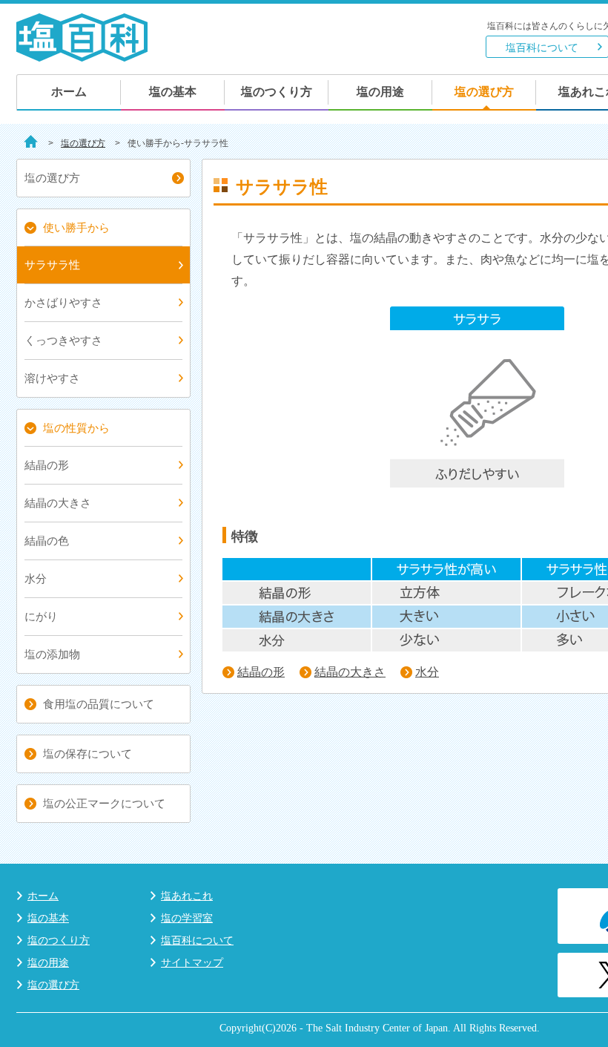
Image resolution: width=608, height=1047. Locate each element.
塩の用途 (380, 91)
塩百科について (542, 47)
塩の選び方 (484, 91)
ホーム (69, 91)
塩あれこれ (187, 896)
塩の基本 (172, 91)
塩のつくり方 (276, 91)
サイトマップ (192, 962)
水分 (427, 672)
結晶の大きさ (350, 672)
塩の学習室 (187, 918)
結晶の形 (261, 672)
